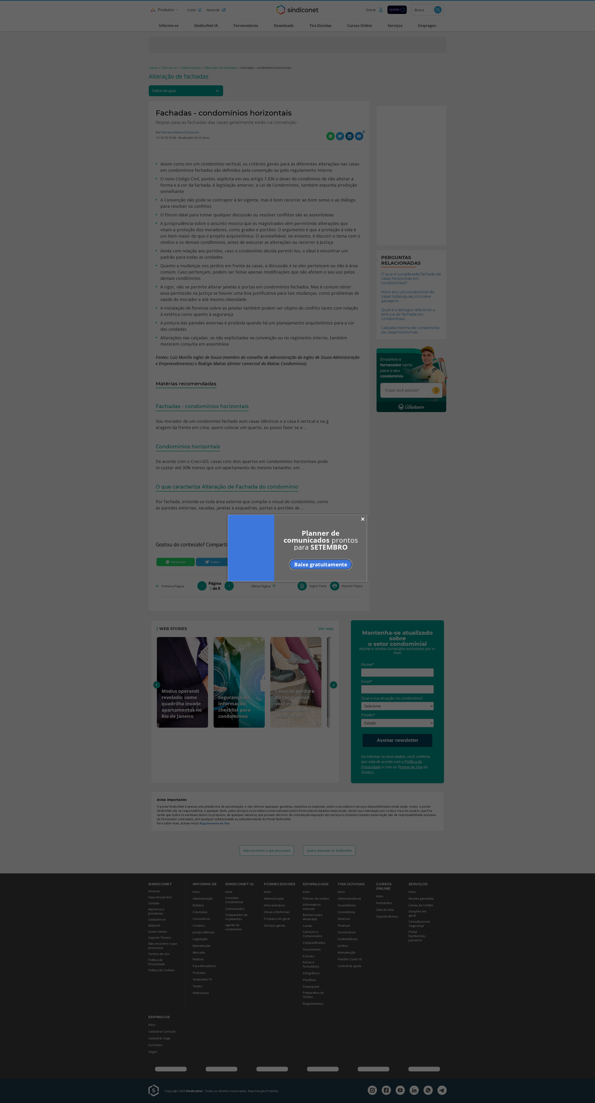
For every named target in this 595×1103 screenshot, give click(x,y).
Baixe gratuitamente (320, 564)
